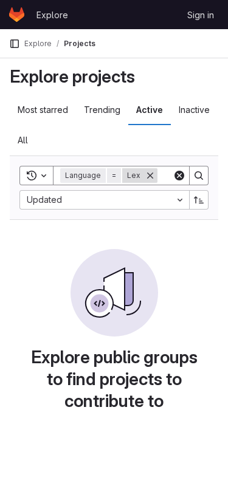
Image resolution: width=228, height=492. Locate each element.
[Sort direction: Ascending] (199, 200)
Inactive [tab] (194, 109)
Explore (52, 15)
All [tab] (23, 140)
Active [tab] (149, 109)
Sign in (200, 15)
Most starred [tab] (43, 109)
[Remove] (150, 175)
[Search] (199, 175)
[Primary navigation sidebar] (14, 43)
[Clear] (179, 175)
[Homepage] (17, 14)
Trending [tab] (102, 109)
